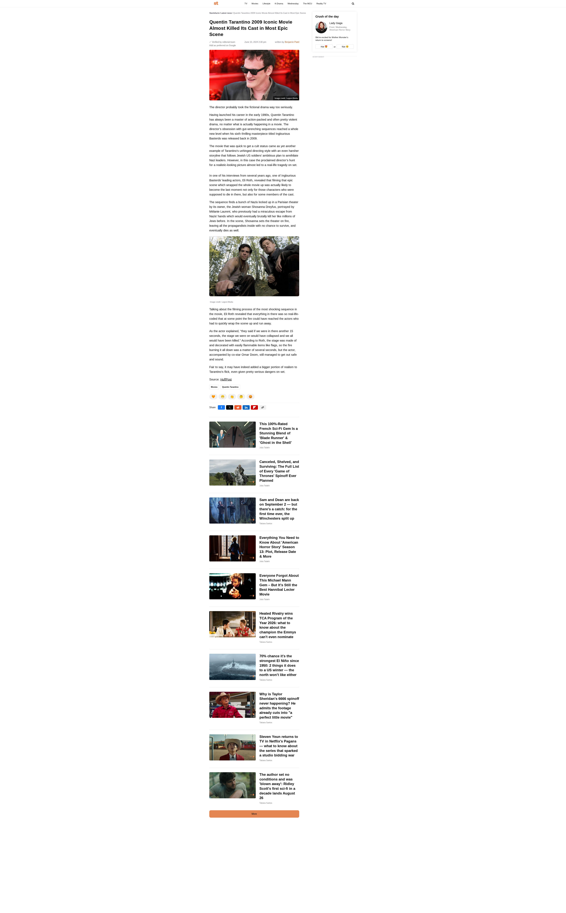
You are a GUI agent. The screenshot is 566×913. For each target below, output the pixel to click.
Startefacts (214, 13)
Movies (255, 3)
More (254, 814)
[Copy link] (262, 407)
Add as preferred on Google (222, 45)
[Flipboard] (254, 407)
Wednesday (293, 3)
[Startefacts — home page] (216, 3)
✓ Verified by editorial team (222, 42)
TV (246, 3)
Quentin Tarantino (230, 387)
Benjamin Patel (292, 42)
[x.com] (229, 407)
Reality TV (321, 3)
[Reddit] (237, 407)
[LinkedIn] (246, 407)
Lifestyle (266, 3)
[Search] (353, 4)
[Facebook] (221, 407)
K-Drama (279, 3)
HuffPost (226, 379)
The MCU (307, 3)
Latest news (226, 13)
